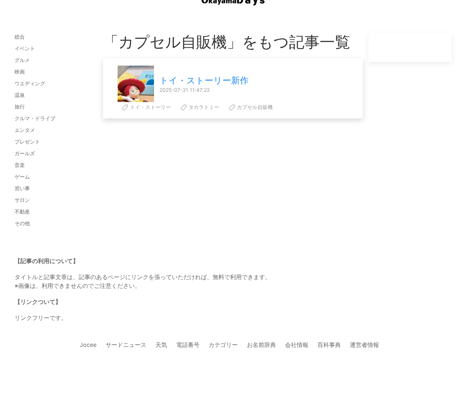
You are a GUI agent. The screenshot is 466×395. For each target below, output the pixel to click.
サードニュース (126, 344)
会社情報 (296, 344)
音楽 (20, 165)
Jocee (88, 344)
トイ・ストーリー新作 (204, 80)
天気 (161, 344)
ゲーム (22, 176)
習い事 (22, 188)
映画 (20, 72)
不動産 (22, 211)
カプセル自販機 (254, 107)
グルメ (22, 60)
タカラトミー (203, 107)
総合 (20, 37)
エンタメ (25, 130)
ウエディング (30, 83)
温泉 (20, 95)
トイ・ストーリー (150, 107)
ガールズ (25, 153)
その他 (22, 223)
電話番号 (188, 344)
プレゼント (27, 141)
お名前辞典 (261, 344)
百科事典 (329, 344)
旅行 (20, 106)
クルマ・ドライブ (35, 118)
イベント (25, 48)
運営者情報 (364, 344)
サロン (22, 200)
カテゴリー (223, 344)
